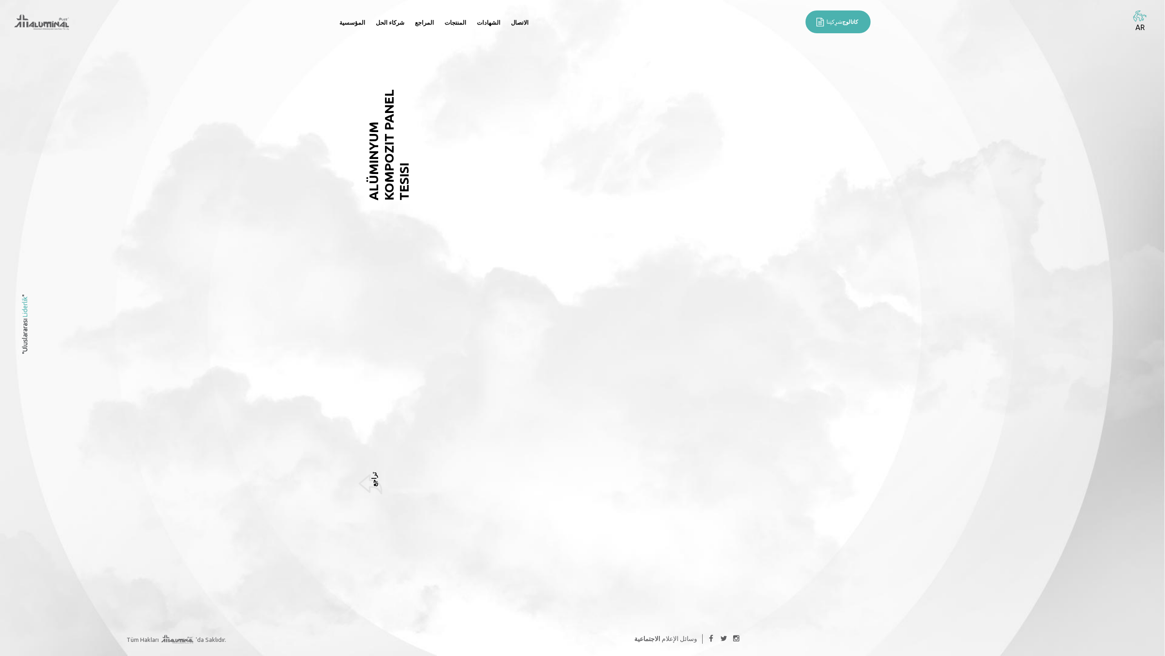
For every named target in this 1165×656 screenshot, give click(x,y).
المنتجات (455, 22)
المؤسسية (352, 22)
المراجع (424, 22)
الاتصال (520, 22)
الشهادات (489, 22)
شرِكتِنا (842, 22)
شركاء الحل (390, 22)
